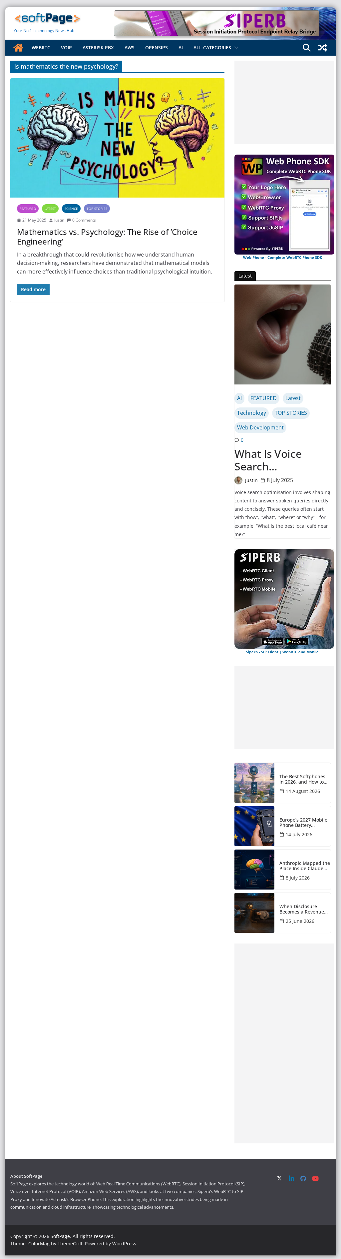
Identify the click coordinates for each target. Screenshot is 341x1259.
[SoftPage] (18, 48)
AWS (130, 47)
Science (71, 208)
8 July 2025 (280, 480)
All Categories (212, 47)
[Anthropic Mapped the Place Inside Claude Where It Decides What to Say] (254, 870)
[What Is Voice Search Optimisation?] (282, 334)
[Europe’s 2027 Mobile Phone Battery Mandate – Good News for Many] (254, 826)
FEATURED (28, 208)
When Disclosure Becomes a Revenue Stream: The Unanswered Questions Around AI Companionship (302, 909)
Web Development (260, 427)
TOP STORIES (97, 208)
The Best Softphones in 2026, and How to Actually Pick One (302, 779)
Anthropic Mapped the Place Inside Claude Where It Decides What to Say (304, 866)
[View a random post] (323, 48)
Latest (50, 208)
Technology (251, 412)
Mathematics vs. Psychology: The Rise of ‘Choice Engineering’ (107, 236)
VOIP (66, 47)
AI (180, 47)
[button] (234, 47)
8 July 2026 (298, 878)
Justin (59, 220)
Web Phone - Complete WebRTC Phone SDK (282, 257)
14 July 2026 (299, 834)
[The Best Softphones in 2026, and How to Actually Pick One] (254, 783)
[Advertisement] (284, 102)
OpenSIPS (156, 47)
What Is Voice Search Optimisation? (269, 460)
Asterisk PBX (98, 47)
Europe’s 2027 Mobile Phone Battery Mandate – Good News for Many (304, 823)
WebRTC (41, 47)
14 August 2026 (303, 791)
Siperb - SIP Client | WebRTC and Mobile (282, 651)
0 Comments (84, 220)
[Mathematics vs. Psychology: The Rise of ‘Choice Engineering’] (117, 138)
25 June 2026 (300, 921)
